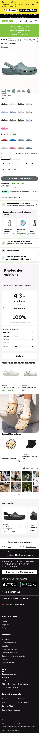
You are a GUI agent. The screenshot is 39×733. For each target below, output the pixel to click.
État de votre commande (10, 674)
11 (9, 170)
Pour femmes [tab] (5, 158)
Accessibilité (6, 677)
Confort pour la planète (10, 649)
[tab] (4, 91)
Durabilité (5, 646)
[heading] (19, 213)
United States (29, 10)
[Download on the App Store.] (10, 584)
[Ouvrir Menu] (36, 21)
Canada (12, 10)
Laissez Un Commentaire (19, 555)
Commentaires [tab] (7, 285)
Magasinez (5, 625)
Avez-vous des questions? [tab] (23, 285)
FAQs (4, 681)
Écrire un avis (19, 308)
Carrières (5, 659)
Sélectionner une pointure (19, 178)
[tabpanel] (19, 324)
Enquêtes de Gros (8, 663)
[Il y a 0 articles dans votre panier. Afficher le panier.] (30, 21)
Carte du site (6, 720)
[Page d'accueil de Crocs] (7, 21)
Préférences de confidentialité (11, 724)
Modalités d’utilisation (9, 726)
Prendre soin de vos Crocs (11, 687)
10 (3, 170)
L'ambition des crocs (9, 643)
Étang (9, 547)
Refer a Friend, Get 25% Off (10, 197)
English (18, 604)
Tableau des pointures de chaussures (15, 684)
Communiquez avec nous (11, 710)
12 (15, 170)
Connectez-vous (12, 592)
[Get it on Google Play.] (28, 584)
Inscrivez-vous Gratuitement (19, 572)
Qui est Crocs (6, 639)
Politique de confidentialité (26, 726)
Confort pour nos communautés (13, 656)
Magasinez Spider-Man (20, 35)
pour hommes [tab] (14, 158)
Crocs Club (6, 621)
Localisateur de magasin (16, 598)
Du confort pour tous (9, 653)
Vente (4, 628)
